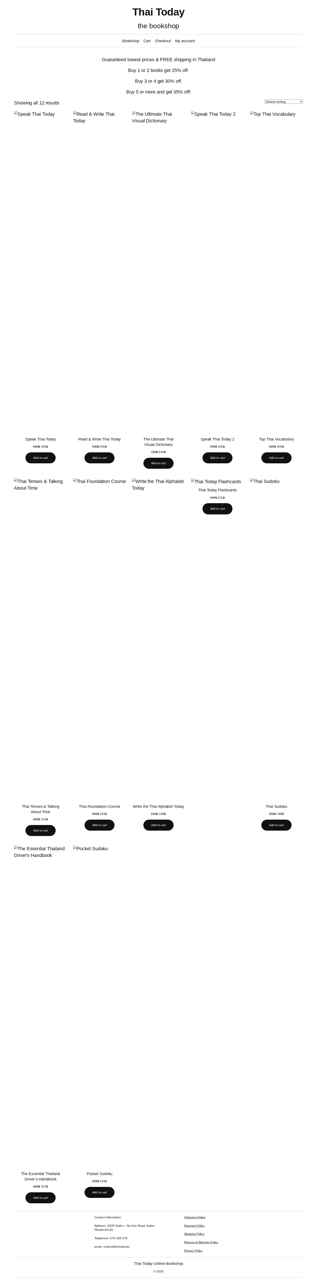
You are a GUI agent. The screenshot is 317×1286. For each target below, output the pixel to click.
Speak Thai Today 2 (217, 439)
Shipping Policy (194, 1234)
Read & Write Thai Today (99, 439)
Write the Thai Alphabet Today (158, 806)
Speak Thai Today (40, 439)
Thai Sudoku (276, 806)
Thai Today (158, 12)
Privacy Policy (193, 1250)
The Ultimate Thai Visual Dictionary (158, 442)
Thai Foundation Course (99, 806)
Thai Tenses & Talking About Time (40, 809)
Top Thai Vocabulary (276, 439)
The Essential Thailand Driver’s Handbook (40, 1176)
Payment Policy (194, 1225)
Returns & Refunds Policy (201, 1242)
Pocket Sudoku (100, 1174)
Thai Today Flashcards (217, 490)
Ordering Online (195, 1217)
